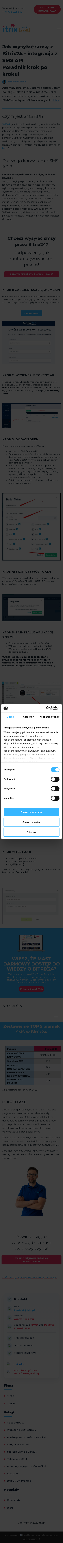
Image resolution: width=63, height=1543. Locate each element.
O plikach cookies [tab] (49, 716)
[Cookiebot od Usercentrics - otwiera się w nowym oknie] (46, 708)
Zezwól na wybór (31, 822)
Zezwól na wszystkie (31, 812)
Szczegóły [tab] (28, 716)
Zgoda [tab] (10, 716)
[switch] (55, 779)
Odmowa (31, 832)
